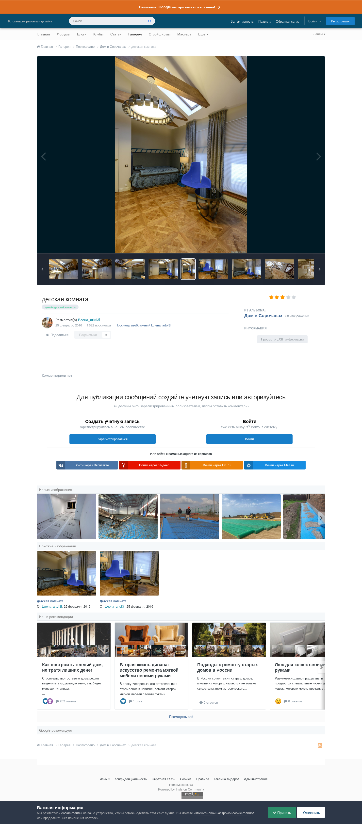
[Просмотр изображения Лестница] (279, 269)
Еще (201, 34)
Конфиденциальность (131, 778)
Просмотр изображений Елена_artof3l (143, 325)
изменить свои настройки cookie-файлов (224, 812)
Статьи (115, 34)
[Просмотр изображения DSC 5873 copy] (163, 269)
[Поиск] (149, 21)
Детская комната (113, 600)
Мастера (184, 34)
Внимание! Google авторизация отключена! (177, 6)
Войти (313, 21)
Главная (43, 34)
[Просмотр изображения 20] (128, 516)
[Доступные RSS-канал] (320, 745)
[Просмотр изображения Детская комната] (213, 269)
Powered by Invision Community (181, 789)
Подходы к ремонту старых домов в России (227, 667)
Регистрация (340, 21)
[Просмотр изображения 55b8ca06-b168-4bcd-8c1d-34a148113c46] (66, 516)
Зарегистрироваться (112, 438)
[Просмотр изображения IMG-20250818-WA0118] (312, 516)
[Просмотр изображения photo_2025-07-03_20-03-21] (251, 516)
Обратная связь (287, 21)
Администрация (255, 778)
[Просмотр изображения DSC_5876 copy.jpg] (63, 269)
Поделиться (58, 334)
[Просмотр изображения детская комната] (188, 269)
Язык (103, 778)
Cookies (186, 778)
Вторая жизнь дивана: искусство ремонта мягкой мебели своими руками (149, 670)
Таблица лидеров (226, 778)
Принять (283, 812)
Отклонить (311, 812)
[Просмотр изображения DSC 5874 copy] (130, 269)
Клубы (98, 34)
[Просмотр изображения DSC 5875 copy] (97, 269)
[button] (42, 269)
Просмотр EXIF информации (282, 339)
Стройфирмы (159, 34)
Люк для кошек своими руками (300, 667)
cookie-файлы (71, 812)
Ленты (318, 34)
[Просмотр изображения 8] (189, 516)
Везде (133, 21)
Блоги (81, 34)
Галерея (135, 34)
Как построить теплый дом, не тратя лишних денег (72, 667)
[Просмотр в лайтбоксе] (181, 154)
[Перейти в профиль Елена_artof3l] (47, 322)
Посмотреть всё (181, 716)
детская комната (50, 600)
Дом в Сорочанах (263, 315)
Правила (264, 21)
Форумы (63, 34)
